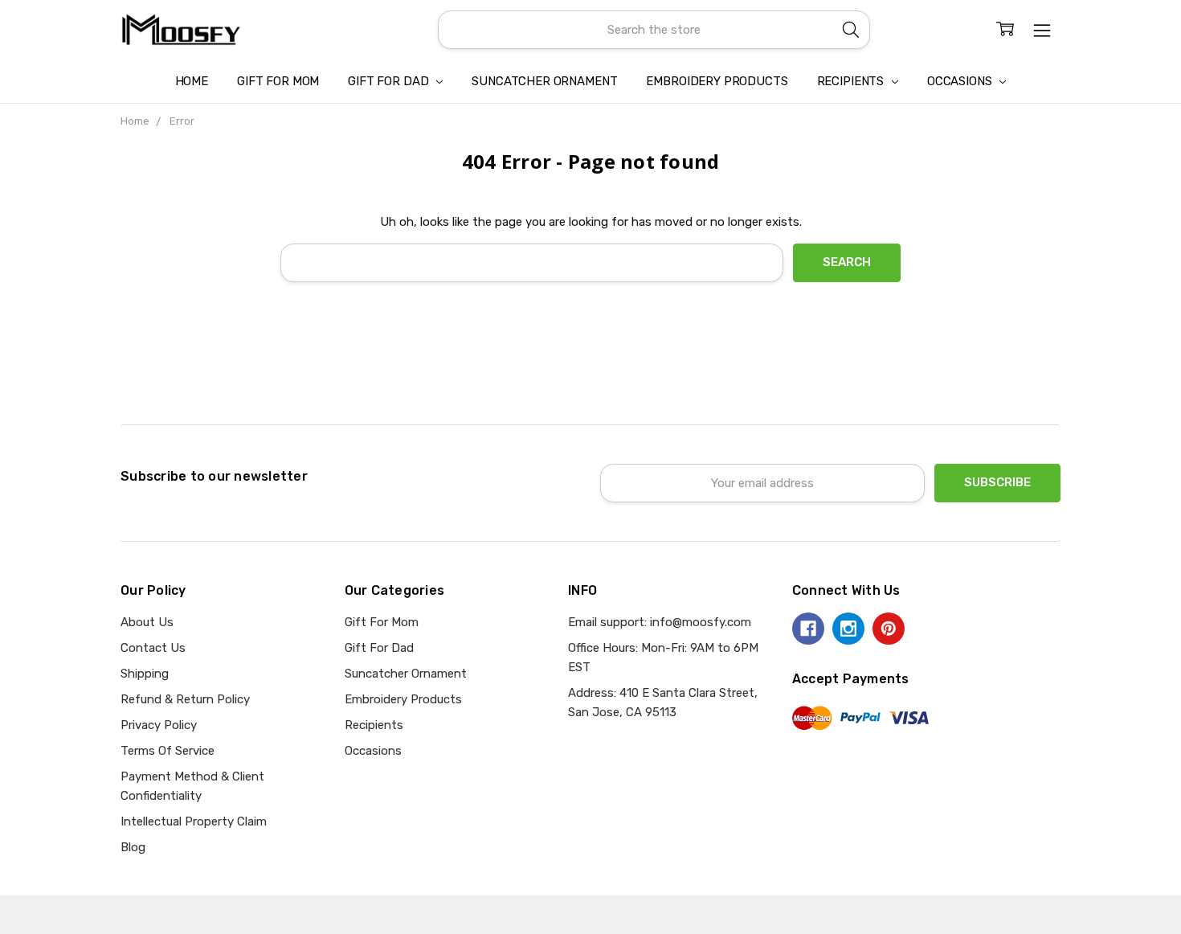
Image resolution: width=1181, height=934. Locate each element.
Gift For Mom (278, 81)
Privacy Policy (159, 725)
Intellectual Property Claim (194, 821)
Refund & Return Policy (185, 699)
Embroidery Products (716, 81)
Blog (133, 847)
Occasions (961, 81)
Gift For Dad (389, 81)
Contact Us (153, 648)
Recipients (852, 81)
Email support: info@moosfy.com (659, 622)
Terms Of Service (168, 751)
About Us (147, 622)
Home (191, 81)
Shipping (145, 673)
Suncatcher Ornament (544, 81)
